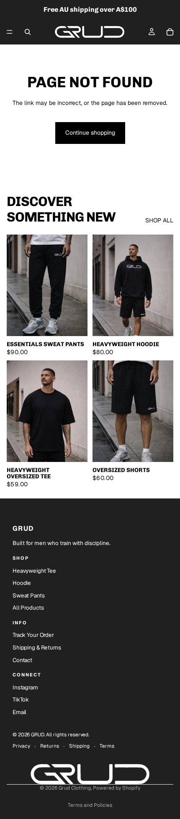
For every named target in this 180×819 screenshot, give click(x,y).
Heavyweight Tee (34, 570)
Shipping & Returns (37, 647)
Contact (22, 660)
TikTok (21, 699)
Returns (49, 746)
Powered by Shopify (116, 788)
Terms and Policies (90, 805)
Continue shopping (90, 132)
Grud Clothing (75, 788)
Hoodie (22, 583)
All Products (28, 607)
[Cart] (170, 32)
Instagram (25, 687)
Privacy (21, 746)
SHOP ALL (159, 220)
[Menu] (9, 32)
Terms (107, 746)
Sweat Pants (29, 595)
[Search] (27, 32)
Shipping (79, 746)
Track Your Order (33, 635)
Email (19, 712)
